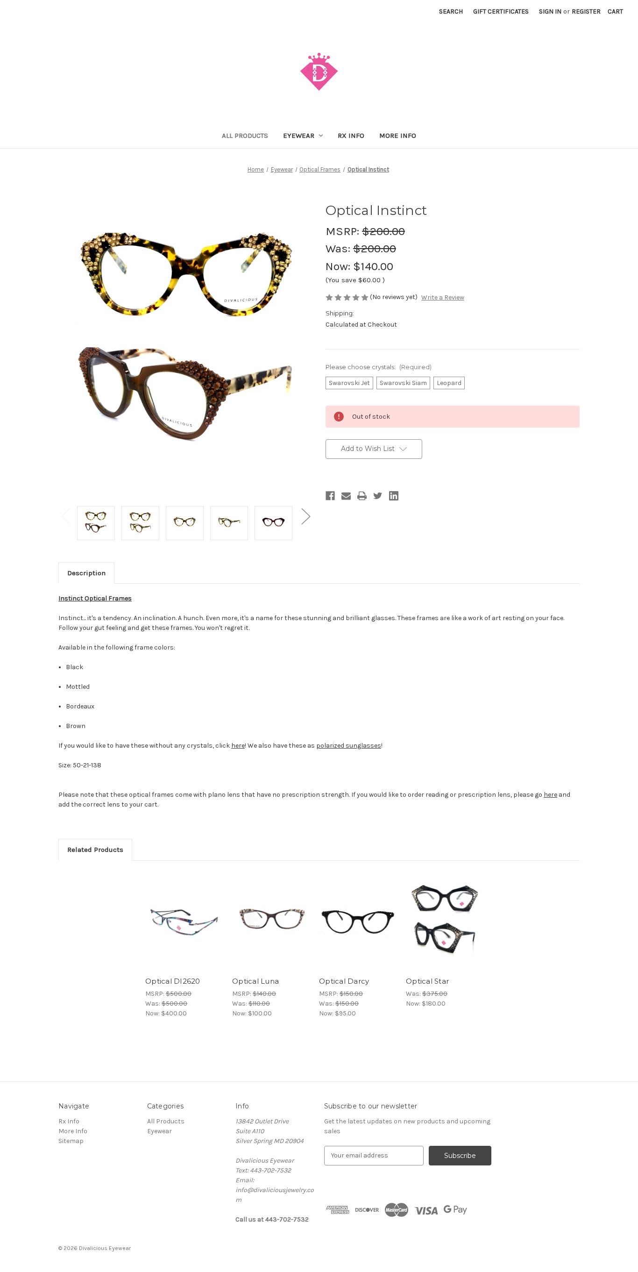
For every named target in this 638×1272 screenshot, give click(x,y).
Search (451, 11)
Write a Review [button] (442, 297)
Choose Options (184, 929)
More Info (397, 135)
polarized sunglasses (348, 746)
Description (86, 573)
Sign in (550, 11)
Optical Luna (255, 981)
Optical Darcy (344, 981)
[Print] (362, 495)
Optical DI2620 (172, 981)
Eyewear (298, 135)
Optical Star (427, 981)
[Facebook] (330, 495)
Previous (65, 516)
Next (305, 516)
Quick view (176, 912)
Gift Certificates (501, 11)
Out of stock (357, 929)
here (550, 795)
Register (586, 11)
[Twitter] (378, 495)
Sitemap (71, 1141)
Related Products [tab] (95, 849)
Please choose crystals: (379, 367)
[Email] (346, 495)
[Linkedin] (393, 495)
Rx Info (351, 135)
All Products (245, 135)
